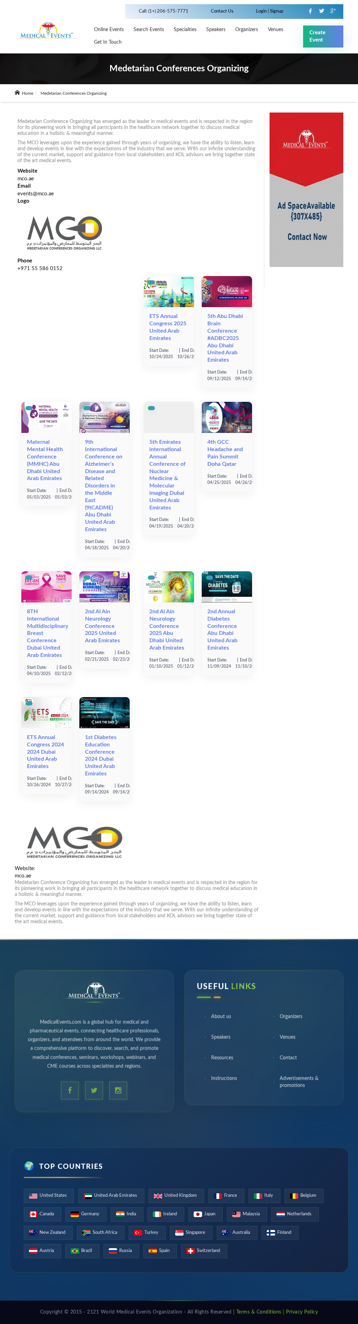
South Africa (105, 1232)
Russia (125, 1251)
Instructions (224, 1081)
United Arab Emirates (115, 1195)
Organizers (246, 29)
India (131, 1214)
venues (275, 29)
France (230, 1195)
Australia (241, 1232)
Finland (284, 1232)
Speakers (215, 29)
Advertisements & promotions (299, 1085)
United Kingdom (180, 1195)
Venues (287, 1040)
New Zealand (52, 1232)
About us (221, 1019)
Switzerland (208, 1251)
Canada (47, 1214)
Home (27, 93)
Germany (90, 1214)
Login (262, 11)
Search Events (149, 29)
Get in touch (108, 42)
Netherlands (299, 1214)
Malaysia (251, 1214)
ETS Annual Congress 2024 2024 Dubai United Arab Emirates (45, 752)
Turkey (151, 1232)
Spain (164, 1251)
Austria (47, 1251)
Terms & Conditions (258, 1312)
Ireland (170, 1214)
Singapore (195, 1232)
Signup (276, 11)
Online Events (109, 29)
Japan (209, 1214)
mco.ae (25, 178)
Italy (268, 1195)
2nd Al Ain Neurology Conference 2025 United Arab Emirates (102, 626)
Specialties (185, 29)
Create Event (317, 36)
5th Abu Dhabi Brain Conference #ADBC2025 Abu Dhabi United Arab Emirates (225, 338)
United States (53, 1195)
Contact (288, 1060)
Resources (222, 1060)
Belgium (308, 1195)
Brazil (86, 1251)
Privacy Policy (302, 1312)
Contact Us (222, 11)
